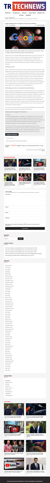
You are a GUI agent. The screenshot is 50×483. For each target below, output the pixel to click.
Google (6, 146)
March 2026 (8, 274)
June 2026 (7, 269)
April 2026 (7, 273)
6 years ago (12, 25)
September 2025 (9, 286)
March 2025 (8, 297)
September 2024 (9, 308)
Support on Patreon (12, 134)
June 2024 (7, 314)
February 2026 (8, 276)
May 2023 (7, 334)
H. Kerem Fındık (41, 25)
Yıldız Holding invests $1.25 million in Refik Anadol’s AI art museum (25, 183)
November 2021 (9, 346)
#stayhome (23, 145)
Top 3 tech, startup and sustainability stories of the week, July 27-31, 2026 (39, 183)
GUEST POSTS (32, 13)
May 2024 (7, 316)
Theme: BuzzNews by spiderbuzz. (34, 481)
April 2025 (7, 295)
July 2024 (7, 312)
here (20, 107)
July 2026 (7, 267)
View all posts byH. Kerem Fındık (14, 141)
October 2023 (8, 327)
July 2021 (7, 349)
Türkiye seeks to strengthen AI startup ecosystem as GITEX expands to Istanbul (35, 472)
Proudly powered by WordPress (15, 481)
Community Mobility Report (33, 145)
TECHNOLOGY (16, 13)
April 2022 (7, 344)
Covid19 (41, 145)
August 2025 (8, 288)
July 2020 (7, 364)
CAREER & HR (40, 13)
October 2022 (8, 338)
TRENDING (13, 145)
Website (25, 141)
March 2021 (8, 353)
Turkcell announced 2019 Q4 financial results (35, 149)
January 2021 (8, 357)
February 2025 (8, 299)
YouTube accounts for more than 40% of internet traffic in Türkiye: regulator (13, 472)
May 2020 (7, 368)
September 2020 (9, 361)
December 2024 (9, 303)
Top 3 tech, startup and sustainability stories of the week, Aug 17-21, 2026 (10, 168)
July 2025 (7, 289)
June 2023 (7, 333)
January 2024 (8, 323)
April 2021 (7, 351)
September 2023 (9, 329)
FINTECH (24, 13)
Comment (8, 194)
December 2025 (9, 280)
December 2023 (9, 325)
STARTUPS (7, 13)
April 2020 (7, 370)
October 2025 (8, 284)
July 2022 (7, 340)
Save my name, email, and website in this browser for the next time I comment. (22, 225)
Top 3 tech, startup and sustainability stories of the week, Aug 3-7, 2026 (39, 168)
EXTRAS (21, 15)
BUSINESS (28, 15)
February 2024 (8, 321)
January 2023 (8, 336)
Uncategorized (8, 395)
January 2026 (8, 278)
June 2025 (7, 291)
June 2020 (7, 366)
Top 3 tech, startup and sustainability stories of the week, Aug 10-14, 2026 (25, 168)
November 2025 (9, 282)
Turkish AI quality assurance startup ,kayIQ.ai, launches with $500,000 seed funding (9, 184)
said (26, 55)
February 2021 (8, 355)
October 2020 (8, 359)
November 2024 (9, 304)
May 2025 (7, 293)
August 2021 (8, 348)
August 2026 (8, 265)
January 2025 (8, 301)
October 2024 (8, 306)
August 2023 (8, 331)
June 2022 (7, 342)
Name (7, 207)
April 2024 (7, 318)
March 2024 (8, 319)
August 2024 (8, 310)
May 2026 (7, 271)
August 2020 (8, 363)
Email (7, 212)
